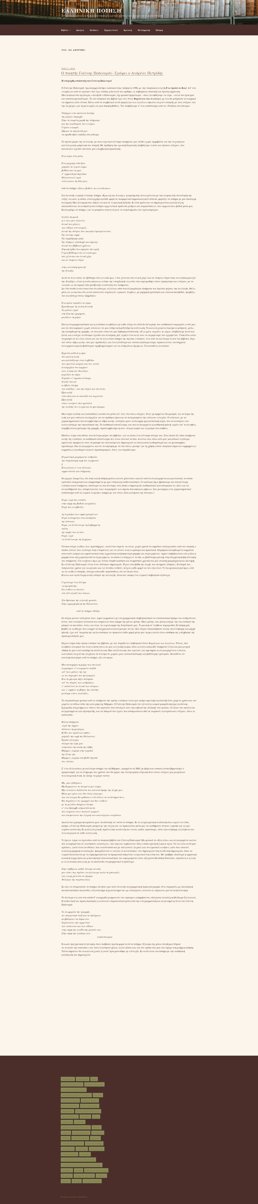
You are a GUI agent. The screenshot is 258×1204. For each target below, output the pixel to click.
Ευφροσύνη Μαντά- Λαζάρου (76, 1095)
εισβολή (66, 1132)
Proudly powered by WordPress (74, 1196)
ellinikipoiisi (82, 1079)
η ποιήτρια (98, 1132)
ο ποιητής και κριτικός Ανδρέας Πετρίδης (81, 1165)
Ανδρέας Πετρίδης (94, 1084)
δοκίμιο (96, 1127)
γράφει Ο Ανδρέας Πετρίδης (75, 1127)
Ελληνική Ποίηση (92, 10)
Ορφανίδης (67, 1111)
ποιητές (65, 1181)
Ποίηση (159, 30)
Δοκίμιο (80, 30)
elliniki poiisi (67, 1079)
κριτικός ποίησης (94, 1143)
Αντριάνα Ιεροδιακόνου (73, 1089)
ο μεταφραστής (69, 1154)
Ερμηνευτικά (111, 30)
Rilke (94, 1079)
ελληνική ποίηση (81, 1132)
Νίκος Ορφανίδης (90, 1105)
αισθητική (67, 1122)
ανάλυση (79, 1122)
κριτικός (95, 1138)
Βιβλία (64, 30)
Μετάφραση (144, 30)
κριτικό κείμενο (80, 1138)
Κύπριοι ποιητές (89, 1100)
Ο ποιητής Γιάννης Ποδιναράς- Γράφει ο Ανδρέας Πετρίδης (112, 72)
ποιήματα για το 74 (84, 1175)
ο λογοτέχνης (96, 1148)
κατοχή (65, 1138)
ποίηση (78, 1170)
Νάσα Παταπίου (70, 1105)
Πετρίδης (85, 1116)
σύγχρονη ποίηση (92, 1181)
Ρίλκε (96, 1116)
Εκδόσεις (94, 30)
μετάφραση (67, 1148)
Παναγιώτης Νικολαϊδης (88, 1111)
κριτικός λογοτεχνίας (72, 1143)
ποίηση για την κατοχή (96, 1170)
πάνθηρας (67, 1170)
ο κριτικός (81, 1148)
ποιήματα (66, 1175)
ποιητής (76, 1181)
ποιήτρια (101, 1175)
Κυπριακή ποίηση (70, 1100)
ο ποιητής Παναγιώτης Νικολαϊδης (78, 1159)
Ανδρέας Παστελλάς (72, 1084)
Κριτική (128, 30)
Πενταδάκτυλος (69, 1116)
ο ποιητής (85, 1154)
